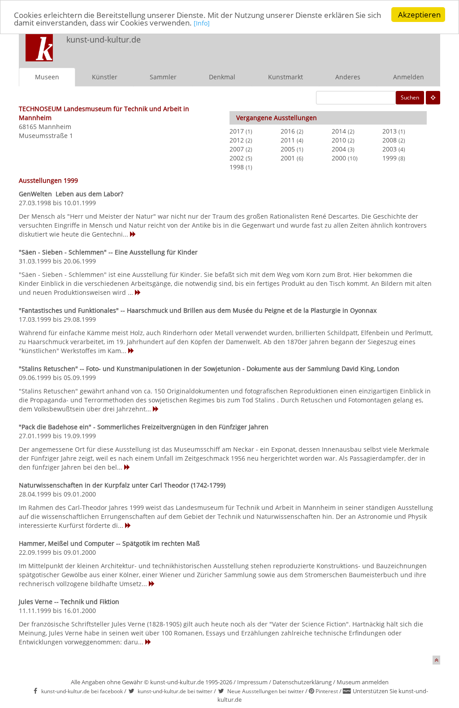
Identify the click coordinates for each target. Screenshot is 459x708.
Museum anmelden (363, 682)
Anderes (347, 77)
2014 (339, 131)
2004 (339, 149)
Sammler (163, 77)
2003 (389, 149)
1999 (389, 158)
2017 (237, 131)
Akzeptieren (419, 14)
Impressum (252, 682)
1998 (237, 167)
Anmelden (408, 77)
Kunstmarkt (285, 77)
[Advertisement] (322, 47)
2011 (288, 140)
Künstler (104, 77)
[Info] (202, 23)
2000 (339, 158)
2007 (237, 149)
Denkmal (222, 77)
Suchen (410, 97)
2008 (389, 140)
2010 (339, 140)
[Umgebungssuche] (433, 97)
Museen (47, 77)
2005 (288, 149)
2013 (389, 131)
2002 (237, 158)
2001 (288, 158)
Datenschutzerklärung (302, 682)
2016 (288, 131)
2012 (237, 140)
